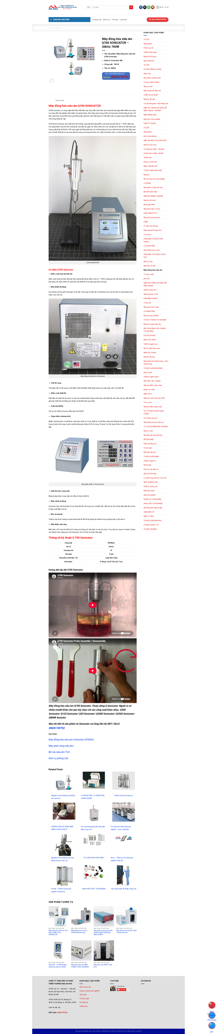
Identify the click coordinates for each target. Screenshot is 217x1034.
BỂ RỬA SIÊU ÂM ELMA (153, 508)
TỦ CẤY (146, 65)
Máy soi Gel (148, 86)
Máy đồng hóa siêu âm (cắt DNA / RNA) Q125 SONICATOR (58, 932)
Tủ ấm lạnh (148, 448)
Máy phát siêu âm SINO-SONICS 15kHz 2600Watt (80, 966)
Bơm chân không (150, 136)
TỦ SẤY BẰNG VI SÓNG (152, 69)
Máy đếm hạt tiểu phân (152, 78)
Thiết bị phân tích (150, 290)
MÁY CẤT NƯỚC (150, 340)
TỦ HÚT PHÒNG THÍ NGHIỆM (155, 320)
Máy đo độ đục (149, 357)
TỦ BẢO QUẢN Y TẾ (151, 525)
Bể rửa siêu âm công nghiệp (154, 179)
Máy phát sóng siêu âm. (61, 745)
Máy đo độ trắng (150, 474)
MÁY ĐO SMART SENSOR (153, 196)
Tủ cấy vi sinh (149, 274)
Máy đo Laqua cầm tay (152, 324)
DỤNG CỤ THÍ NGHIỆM (152, 499)
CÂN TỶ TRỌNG (150, 123)
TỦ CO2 (146, 39)
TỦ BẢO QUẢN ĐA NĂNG (153, 368)
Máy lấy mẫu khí (150, 452)
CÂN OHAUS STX (150, 213)
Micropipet (148, 44)
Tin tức (115, 19)
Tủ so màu (148, 402)
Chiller (146, 222)
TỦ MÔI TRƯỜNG (150, 529)
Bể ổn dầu (147, 465)
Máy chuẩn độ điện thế (152, 91)
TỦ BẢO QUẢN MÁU (151, 457)
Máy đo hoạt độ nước (152, 217)
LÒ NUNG (147, 183)
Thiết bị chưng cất (150, 486)
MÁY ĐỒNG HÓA (150, 115)
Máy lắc (146, 175)
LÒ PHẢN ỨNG (149, 246)
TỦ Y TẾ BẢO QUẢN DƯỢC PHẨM (154, 412)
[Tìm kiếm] (131, 7)
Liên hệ (123, 19)
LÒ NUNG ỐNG (149, 311)
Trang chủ (96, 19)
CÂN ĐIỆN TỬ (149, 512)
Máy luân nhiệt (149, 491)
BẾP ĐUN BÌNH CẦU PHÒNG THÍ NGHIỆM (155, 329)
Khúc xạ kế (148, 373)
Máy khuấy (148, 132)
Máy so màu (148, 431)
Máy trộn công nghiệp (152, 119)
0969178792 (62, 1013)
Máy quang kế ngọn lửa (152, 230)
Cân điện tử (83, 1002)
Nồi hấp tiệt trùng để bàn (153, 435)
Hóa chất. (83, 995)
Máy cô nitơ (148, 262)
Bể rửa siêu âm (85, 987)
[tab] (52, 100)
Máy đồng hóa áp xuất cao (154, 422)
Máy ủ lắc (147, 74)
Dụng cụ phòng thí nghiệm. (89, 991)
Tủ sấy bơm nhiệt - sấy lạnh (154, 149)
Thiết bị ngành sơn (151, 344)
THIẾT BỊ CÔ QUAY (151, 95)
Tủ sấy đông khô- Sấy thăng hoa (156, 104)
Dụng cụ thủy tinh (150, 162)
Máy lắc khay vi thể (151, 294)
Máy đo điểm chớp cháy (153, 385)
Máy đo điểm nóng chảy (153, 407)
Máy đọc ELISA (149, 266)
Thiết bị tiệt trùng (150, 52)
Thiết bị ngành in (150, 461)
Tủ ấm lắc (147, 303)
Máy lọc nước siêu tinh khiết (154, 398)
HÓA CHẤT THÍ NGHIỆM (153, 504)
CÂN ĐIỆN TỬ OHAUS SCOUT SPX (155, 255)
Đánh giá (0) (60, 100)
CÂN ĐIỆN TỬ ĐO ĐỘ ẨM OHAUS (153, 240)
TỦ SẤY (146, 128)
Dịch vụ (106, 19)
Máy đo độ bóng (150, 56)
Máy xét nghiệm (150, 495)
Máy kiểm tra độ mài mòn (153, 187)
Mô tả (51, 100)
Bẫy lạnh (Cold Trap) (151, 307)
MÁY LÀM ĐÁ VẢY (151, 166)
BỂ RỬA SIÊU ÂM (150, 192)
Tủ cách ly (147, 235)
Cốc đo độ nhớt (149, 335)
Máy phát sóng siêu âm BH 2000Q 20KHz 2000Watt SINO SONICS (103, 932)
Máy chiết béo (149, 61)
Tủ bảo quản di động (151, 82)
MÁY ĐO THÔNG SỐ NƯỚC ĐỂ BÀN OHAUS (155, 284)
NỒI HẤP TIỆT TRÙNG (152, 381)
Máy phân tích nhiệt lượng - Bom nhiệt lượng (156, 362)
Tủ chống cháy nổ (150, 418)
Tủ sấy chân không (151, 226)
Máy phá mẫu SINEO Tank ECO (103, 966)
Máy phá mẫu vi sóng (152, 209)
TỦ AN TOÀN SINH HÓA (153, 170)
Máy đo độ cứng (150, 145)
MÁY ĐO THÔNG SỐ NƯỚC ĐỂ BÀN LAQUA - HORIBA (155, 109)
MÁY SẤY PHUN (150, 353)
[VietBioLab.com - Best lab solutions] (66, 7)
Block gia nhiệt (149, 205)
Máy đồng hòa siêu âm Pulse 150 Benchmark (126, 931)
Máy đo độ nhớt (150, 200)
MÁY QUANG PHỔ (151, 482)
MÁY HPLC (148, 394)
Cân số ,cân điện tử (151, 469)
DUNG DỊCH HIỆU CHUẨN (153, 153)
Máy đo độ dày (149, 99)
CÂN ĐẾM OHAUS (150, 298)
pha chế (147, 279)
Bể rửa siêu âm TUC (59, 752)
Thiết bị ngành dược (151, 377)
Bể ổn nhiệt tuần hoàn (152, 348)
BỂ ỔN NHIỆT (149, 439)
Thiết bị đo (148, 158)
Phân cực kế (148, 48)
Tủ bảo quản (84, 998)
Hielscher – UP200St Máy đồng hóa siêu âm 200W (58, 966)
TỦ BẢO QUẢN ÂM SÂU (153, 521)
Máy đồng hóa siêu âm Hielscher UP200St (71, 739)
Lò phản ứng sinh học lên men (155, 478)
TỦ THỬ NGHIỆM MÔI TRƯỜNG (156, 427)
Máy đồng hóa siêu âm (55, 28)
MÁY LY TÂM (148, 516)
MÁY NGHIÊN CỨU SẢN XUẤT (155, 140)
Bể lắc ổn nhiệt (149, 390)
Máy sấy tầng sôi (150, 444)
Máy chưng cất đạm (151, 316)
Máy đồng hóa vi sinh (152, 250)
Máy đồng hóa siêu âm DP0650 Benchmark (79, 931)
